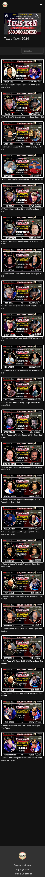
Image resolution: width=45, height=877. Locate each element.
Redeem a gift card (22, 865)
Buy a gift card (22, 869)
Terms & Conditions (22, 873)
